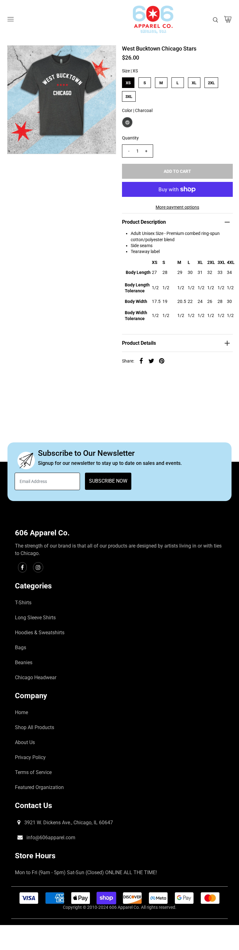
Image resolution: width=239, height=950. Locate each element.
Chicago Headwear (35, 677)
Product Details (139, 343)
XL (194, 82)
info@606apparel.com (50, 837)
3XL (128, 96)
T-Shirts (23, 603)
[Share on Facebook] (141, 360)
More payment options (177, 207)
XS (128, 82)
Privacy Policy (30, 757)
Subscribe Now (108, 481)
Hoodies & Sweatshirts (39, 633)
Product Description (144, 222)
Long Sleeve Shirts (35, 618)
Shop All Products (34, 727)
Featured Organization (39, 787)
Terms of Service (33, 772)
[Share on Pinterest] (161, 360)
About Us (25, 742)
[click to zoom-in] (106, 55)
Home (21, 712)
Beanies (23, 662)
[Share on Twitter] (151, 360)
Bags (20, 647)
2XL (211, 82)
